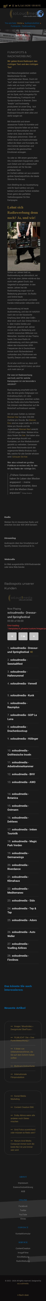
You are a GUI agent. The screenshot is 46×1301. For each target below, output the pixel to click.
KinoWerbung (23, 1257)
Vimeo (23, 1219)
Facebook (23, 1206)
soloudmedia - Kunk (22, 695)
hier (23, 435)
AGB (23, 1191)
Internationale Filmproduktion (19, 1075)
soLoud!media (22, 1284)
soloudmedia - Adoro (24, 920)
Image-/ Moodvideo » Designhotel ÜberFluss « (22, 1028)
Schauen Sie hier (19, 457)
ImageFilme (23, 1252)
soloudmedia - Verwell (23, 683)
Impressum (23, 1183)
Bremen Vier (12, 417)
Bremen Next (25, 429)
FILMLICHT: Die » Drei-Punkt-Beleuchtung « (22, 1039)
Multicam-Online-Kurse (24, 1066)
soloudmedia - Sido (23, 900)
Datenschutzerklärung (23, 1187)
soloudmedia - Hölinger (24, 738)
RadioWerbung (23, 1261)
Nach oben (24, 1295)
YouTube (23, 1214)
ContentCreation (23, 1248)
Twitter (23, 1210)
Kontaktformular (23, 1233)
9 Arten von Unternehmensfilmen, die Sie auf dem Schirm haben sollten (22, 1053)
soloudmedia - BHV (23, 774)
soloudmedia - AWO (24, 782)
